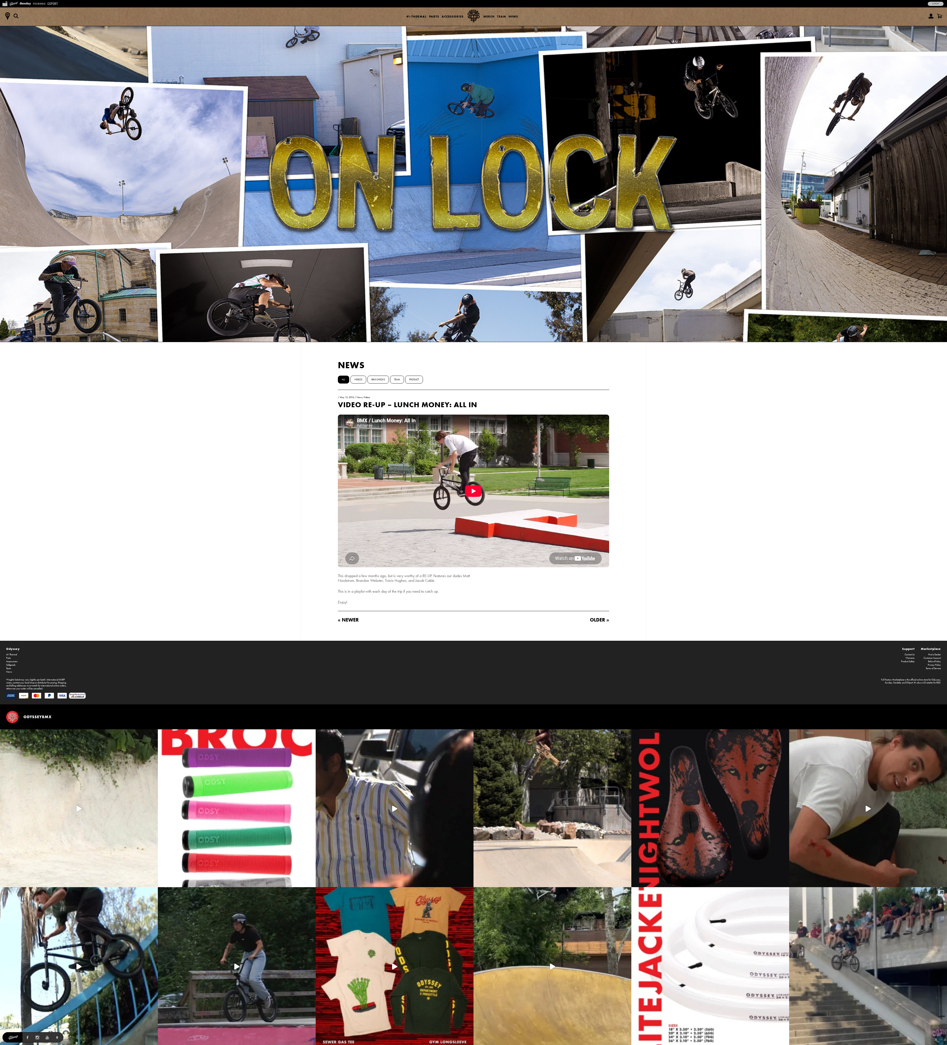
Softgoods (11, 664)
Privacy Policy (934, 664)
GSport (909, 682)
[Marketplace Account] (931, 16)
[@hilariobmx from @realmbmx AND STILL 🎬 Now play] (395, 808)
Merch (489, 16)
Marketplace (931, 649)
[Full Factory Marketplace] (5, 3)
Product (414, 379)
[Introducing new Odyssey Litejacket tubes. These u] (710, 966)
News (513, 16)
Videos (358, 379)
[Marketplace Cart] (940, 16)
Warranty (910, 658)
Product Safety (908, 661)
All (343, 379)
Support (935, 4)
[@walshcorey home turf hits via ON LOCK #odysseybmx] (79, 808)
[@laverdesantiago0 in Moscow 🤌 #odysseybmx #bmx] (552, 966)
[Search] (16, 16)
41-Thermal (416, 16)
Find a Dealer (934, 654)
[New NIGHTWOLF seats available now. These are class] (710, 808)
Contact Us (910, 654)
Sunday (888, 682)
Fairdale (897, 682)
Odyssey (13, 649)
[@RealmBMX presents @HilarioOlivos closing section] (79, 966)
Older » (599, 620)
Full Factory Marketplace (892, 679)
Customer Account (932, 658)
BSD (938, 682)
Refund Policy (934, 661)
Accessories (453, 16)
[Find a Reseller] (7, 16)
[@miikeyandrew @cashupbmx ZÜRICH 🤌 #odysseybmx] (868, 966)
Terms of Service (933, 668)
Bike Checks (378, 379)
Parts (434, 16)
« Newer (348, 620)
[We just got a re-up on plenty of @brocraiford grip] (237, 808)
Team (501, 16)
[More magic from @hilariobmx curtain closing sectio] (868, 808)
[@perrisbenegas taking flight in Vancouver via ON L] (237, 966)
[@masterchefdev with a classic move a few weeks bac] (552, 808)
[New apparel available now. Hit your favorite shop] (395, 966)
